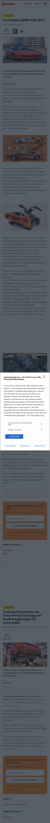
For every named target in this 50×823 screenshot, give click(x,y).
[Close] (45, 377)
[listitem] (25, 424)
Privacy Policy (39, 446)
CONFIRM (14, 436)
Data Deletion (10, 446)
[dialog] (25, 411)
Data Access (25, 446)
